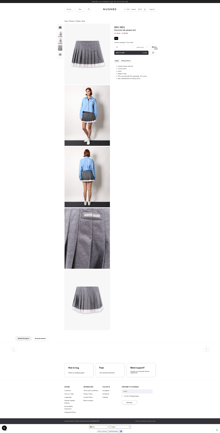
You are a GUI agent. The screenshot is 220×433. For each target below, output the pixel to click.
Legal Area (68, 397)
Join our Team (69, 394)
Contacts (67, 390)
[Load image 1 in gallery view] (60, 27)
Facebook (106, 394)
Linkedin (105, 397)
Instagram (106, 390)
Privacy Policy (88, 394)
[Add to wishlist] (153, 53)
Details (117, 61)
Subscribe (129, 402)
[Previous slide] (13, 349)
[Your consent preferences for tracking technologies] (217, 430)
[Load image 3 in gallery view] (60, 41)
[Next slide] (206, 349)
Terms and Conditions (91, 390)
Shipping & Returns (126, 61)
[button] (69, 9)
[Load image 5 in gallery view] (60, 55)
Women (71, 21)
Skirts (83, 21)
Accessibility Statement (68, 407)
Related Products (23, 338)
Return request (88, 400)
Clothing (77, 21)
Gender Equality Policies (69, 402)
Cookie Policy (88, 397)
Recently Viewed (40, 338)
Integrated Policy (70, 412)
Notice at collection (102, 431)
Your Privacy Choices (113, 431)
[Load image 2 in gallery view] (60, 34)
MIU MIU (119, 27)
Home (66, 21)
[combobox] (99, 427)
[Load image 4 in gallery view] (60, 48)
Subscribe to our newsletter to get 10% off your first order (110, 1)
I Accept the (131, 396)
